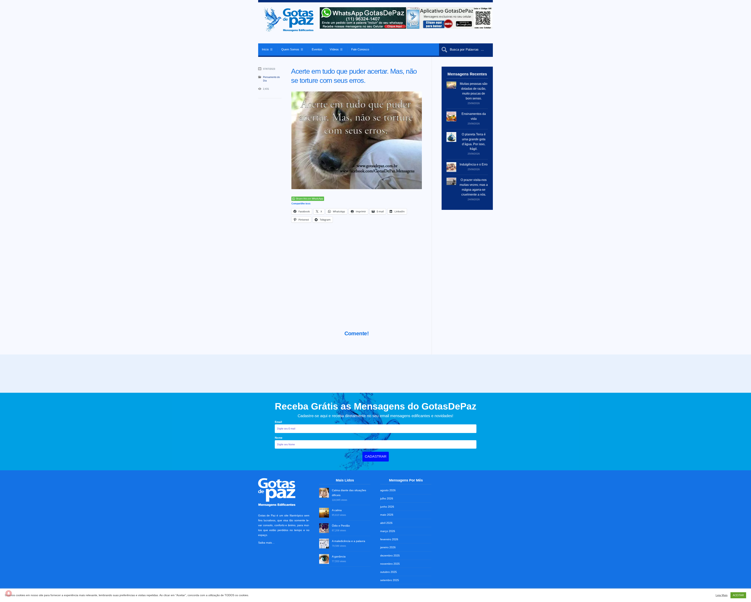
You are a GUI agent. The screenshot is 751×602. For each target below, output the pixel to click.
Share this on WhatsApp (309, 198)
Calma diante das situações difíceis (349, 492)
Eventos (317, 49)
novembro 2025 (390, 562)
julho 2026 (386, 497)
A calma (337, 509)
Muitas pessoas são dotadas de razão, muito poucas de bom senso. (473, 91)
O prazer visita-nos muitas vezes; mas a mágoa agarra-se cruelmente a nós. (474, 187)
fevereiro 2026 (389, 538)
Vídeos (334, 49)
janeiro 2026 (388, 546)
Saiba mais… (266, 541)
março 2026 (387, 530)
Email (278, 421)
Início (265, 49)
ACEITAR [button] (738, 595)
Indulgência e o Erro (474, 164)
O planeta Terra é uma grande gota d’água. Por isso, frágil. (474, 142)
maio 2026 (386, 513)
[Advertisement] (356, 281)
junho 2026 (387, 505)
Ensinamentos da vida (474, 116)
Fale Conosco (360, 49)
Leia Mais (722, 595)
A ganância (339, 555)
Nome (278, 436)
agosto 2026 (388, 489)
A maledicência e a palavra (348, 540)
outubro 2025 (388, 571)
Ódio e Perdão (341, 525)
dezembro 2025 (390, 554)
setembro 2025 (389, 579)
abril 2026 (386, 522)
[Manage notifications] (8, 593)
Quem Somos (290, 49)
